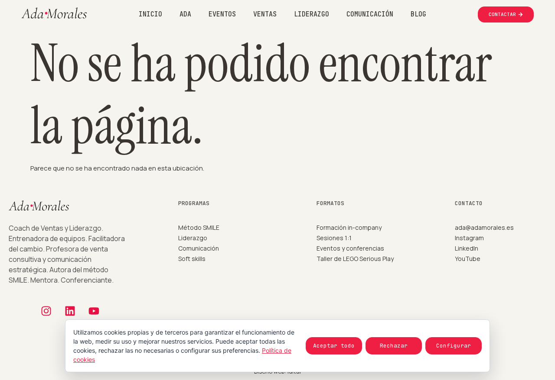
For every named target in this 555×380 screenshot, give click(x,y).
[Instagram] (46, 311)
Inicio (150, 14)
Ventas (265, 14)
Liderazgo (311, 14)
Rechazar (394, 345)
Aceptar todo (334, 345)
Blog (418, 14)
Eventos (222, 14)
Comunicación (369, 14)
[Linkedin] (70, 311)
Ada (185, 14)
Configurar (453, 345)
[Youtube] (93, 311)
